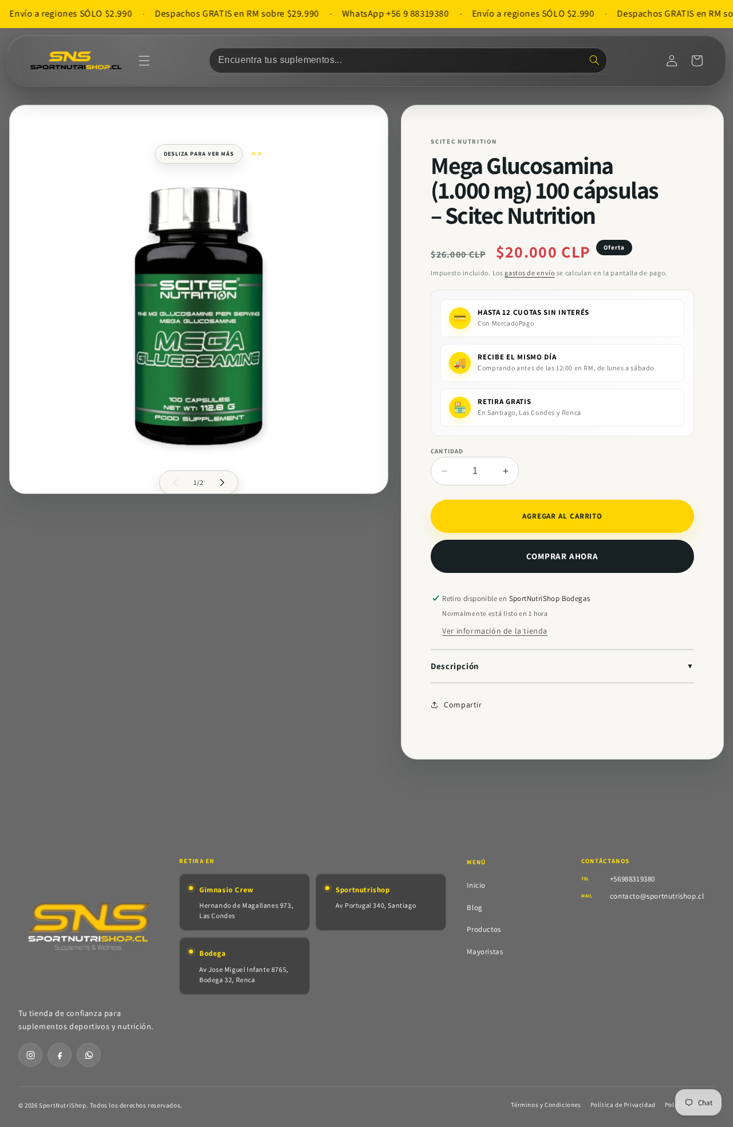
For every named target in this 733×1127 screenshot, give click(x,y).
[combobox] (408, 60)
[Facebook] (60, 1055)
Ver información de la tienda (494, 631)
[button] (144, 60)
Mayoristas (485, 951)
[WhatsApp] (89, 1055)
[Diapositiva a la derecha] (222, 482)
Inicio (476, 885)
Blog (474, 907)
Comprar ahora (562, 556)
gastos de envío (530, 272)
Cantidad (447, 451)
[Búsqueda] (594, 60)
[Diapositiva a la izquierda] (175, 482)
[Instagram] (30, 1055)
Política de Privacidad (623, 1105)
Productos (484, 929)
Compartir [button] (463, 704)
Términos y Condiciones (546, 1105)
